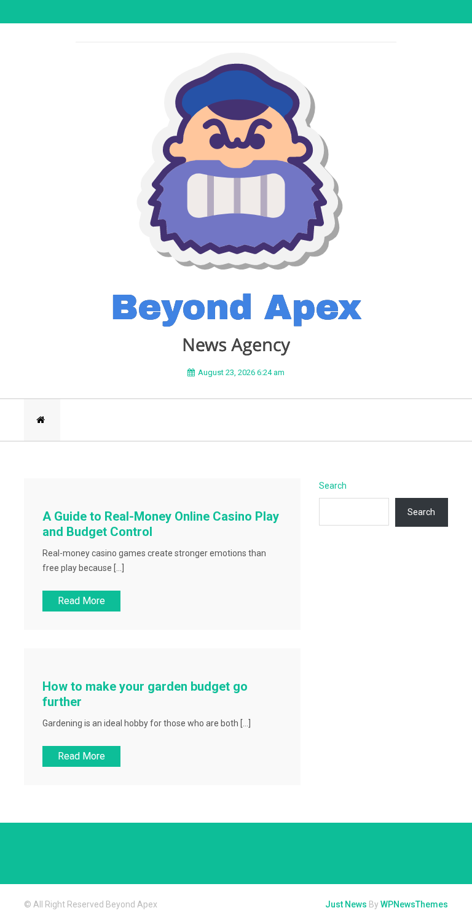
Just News (346, 904)
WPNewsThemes (414, 904)
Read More (81, 601)
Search (333, 486)
